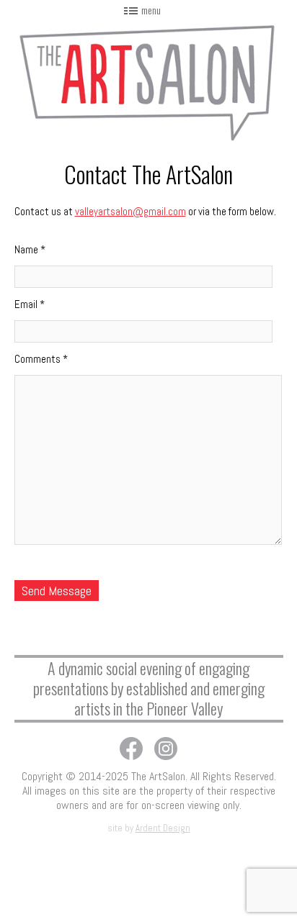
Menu (151, 10)
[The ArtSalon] (148, 81)
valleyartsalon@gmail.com (130, 211)
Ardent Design (163, 828)
